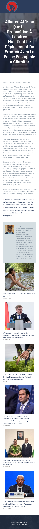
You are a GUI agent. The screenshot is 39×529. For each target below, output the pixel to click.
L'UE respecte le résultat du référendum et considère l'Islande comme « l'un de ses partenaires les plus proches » (18, 504)
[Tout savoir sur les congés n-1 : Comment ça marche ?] (19, 290)
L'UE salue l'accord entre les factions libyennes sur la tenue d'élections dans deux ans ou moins (19, 462)
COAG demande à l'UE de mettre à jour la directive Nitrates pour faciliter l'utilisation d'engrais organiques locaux (18, 377)
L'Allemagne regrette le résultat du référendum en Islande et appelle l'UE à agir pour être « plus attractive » (19, 335)
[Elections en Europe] (12, 6)
